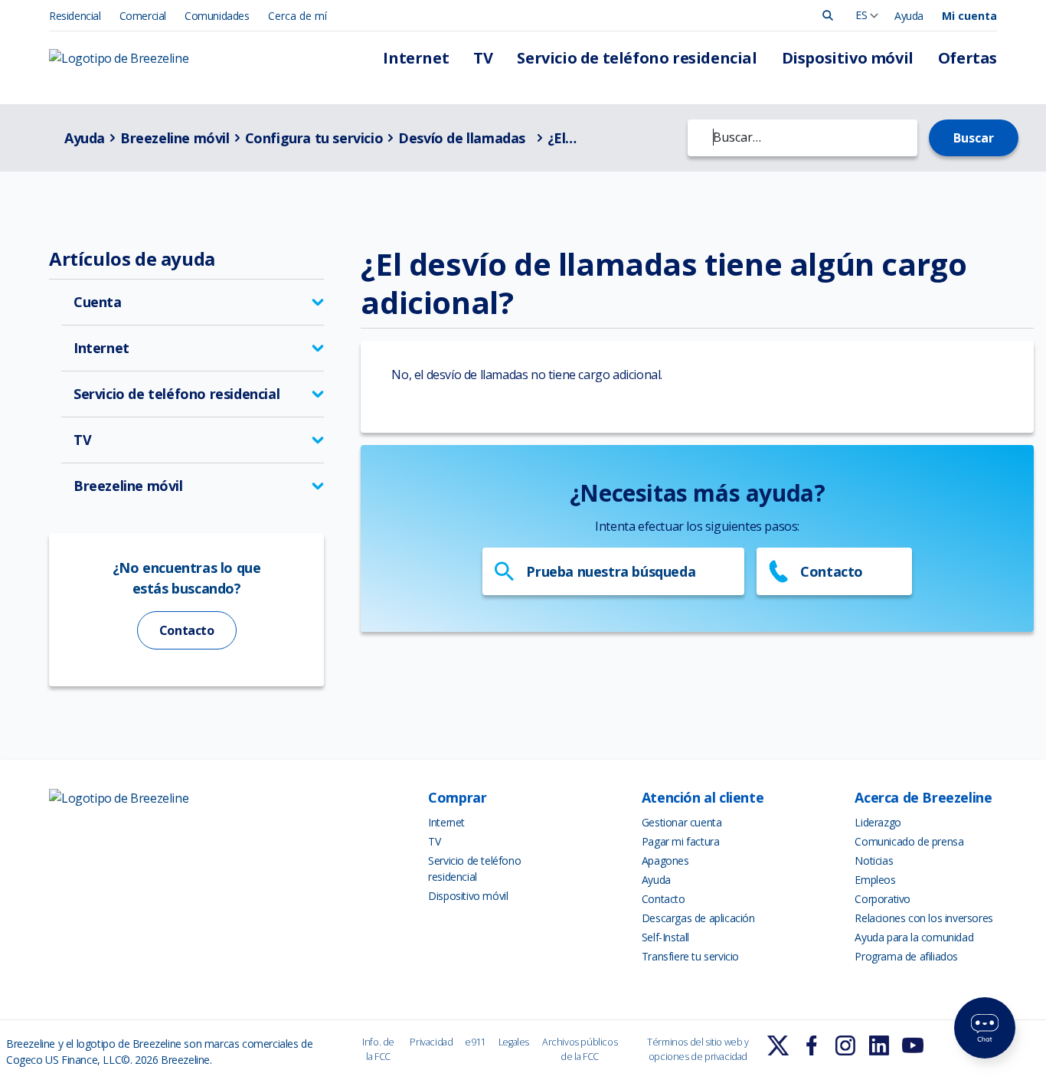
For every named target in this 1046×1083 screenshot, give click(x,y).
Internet (416, 57)
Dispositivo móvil (848, 57)
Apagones (665, 860)
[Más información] (778, 1045)
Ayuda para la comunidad (914, 937)
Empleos (875, 879)
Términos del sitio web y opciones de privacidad (697, 1049)
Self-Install (665, 937)
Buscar (973, 137)
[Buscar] (827, 15)
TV (482, 57)
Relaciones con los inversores (923, 918)
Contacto (186, 630)
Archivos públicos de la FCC (579, 1049)
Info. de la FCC (378, 1049)
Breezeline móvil (175, 138)
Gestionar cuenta (682, 822)
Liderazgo (878, 822)
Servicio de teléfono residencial (637, 57)
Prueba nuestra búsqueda (610, 571)
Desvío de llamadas (463, 138)
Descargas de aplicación (698, 918)
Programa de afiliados (906, 956)
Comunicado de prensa (909, 841)
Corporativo (882, 899)
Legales (513, 1042)
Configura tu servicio (314, 138)
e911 (475, 1042)
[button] (192, 302)
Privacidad (431, 1042)
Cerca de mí (297, 15)
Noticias (874, 860)
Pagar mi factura (681, 841)
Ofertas (967, 57)
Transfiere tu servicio (690, 956)
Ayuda (908, 15)
